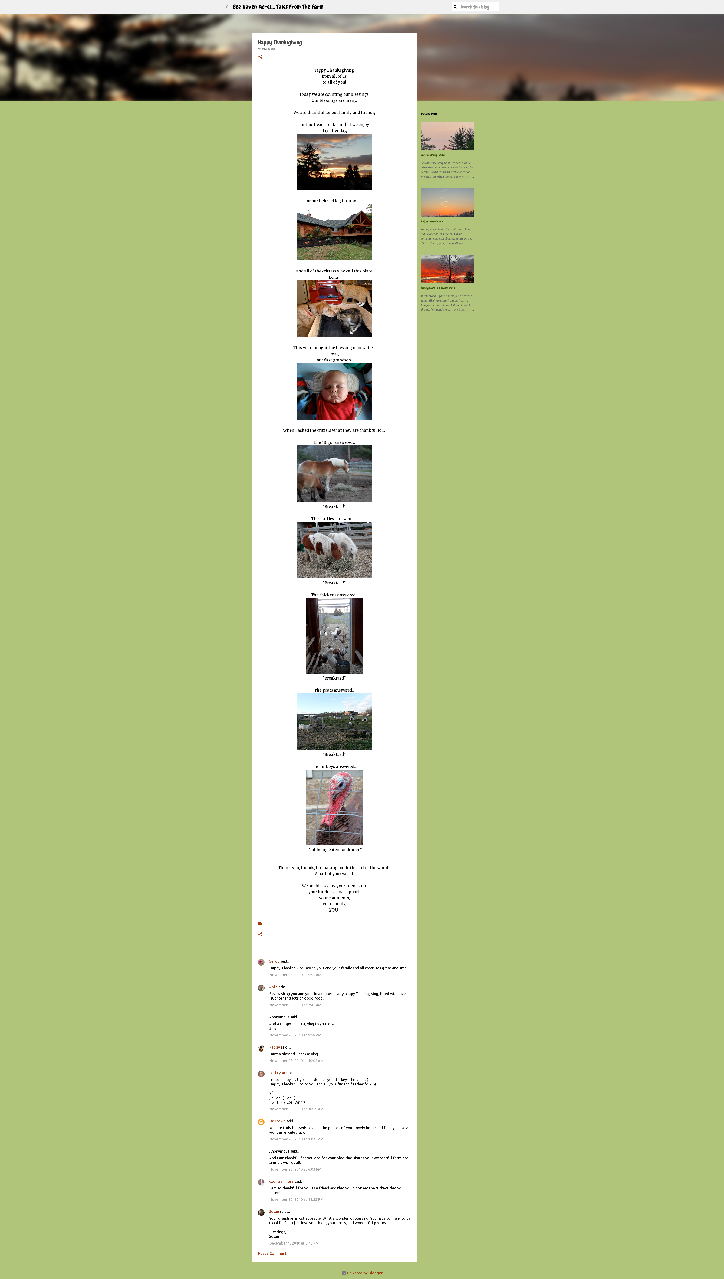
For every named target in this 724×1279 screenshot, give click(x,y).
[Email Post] (260, 920)
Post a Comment (272, 1253)
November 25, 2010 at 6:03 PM (295, 1169)
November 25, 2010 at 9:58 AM (295, 1035)
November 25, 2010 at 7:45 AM (295, 1005)
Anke (273, 987)
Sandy (274, 961)
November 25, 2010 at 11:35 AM (296, 1139)
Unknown (277, 1121)
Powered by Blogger (364, 1273)
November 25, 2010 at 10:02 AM (296, 1061)
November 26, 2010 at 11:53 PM (296, 1199)
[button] (260, 57)
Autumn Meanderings (432, 221)
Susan (274, 1211)
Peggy (274, 1047)
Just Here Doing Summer (433, 155)
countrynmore (281, 1181)
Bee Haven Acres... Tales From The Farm (278, 7)
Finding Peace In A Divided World (438, 288)
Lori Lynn (277, 1073)
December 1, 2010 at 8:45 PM (294, 1243)
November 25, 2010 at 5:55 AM (295, 975)
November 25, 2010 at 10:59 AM (296, 1109)
